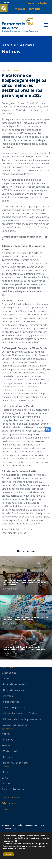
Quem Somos (9, 672)
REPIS (5, 771)
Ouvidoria (7, 809)
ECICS (5, 777)
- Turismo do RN (11, 751)
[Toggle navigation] (46, 24)
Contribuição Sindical (13, 789)
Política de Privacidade (29, 838)
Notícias (11, 51)
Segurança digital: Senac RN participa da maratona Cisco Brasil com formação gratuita (23, 648)
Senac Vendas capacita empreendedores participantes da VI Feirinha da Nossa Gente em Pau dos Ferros (24, 582)
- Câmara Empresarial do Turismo (20, 713)
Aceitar (8, 854)
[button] (4, 8)
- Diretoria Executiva (13, 690)
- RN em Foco (9, 757)
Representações (10, 701)
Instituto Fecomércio (13, 797)
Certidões (7, 783)
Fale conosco (9, 803)
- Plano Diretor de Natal (15, 762)
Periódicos (7, 739)
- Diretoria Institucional (14, 684)
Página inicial (9, 44)
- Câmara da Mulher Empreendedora (21, 719)
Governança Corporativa (15, 725)
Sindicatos (7, 696)
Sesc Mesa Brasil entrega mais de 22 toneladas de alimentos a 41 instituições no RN (25, 618)
